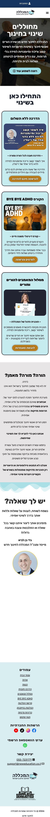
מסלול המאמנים (25, 693)
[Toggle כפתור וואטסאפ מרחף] (9, 810)
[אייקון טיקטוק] (22, 730)
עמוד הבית (25, 675)
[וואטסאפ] (25, 745)
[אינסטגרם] (28, 730)
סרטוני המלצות (25, 703)
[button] (47, 13)
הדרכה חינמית (25, 689)
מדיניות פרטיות (25, 712)
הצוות (25, 684)
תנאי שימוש (25, 717)
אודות (25, 679)
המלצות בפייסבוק (25, 707)
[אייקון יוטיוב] (16, 730)
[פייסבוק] (34, 730)
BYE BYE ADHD (25, 698)
